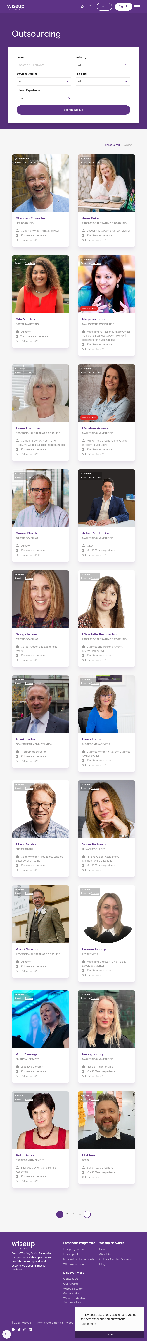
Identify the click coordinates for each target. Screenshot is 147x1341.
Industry (81, 57)
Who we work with (75, 1264)
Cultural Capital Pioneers (115, 1259)
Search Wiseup (73, 109)
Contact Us (70, 1278)
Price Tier (81, 74)
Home (103, 1249)
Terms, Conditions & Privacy (55, 1322)
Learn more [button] (89, 1323)
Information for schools (78, 1259)
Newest (127, 145)
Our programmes (74, 1249)
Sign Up (123, 6)
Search (21, 57)
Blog (102, 1264)
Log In (104, 6)
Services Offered (27, 74)
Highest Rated (111, 145)
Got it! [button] (110, 1334)
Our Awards (71, 1283)
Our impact (70, 1254)
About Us (105, 1254)
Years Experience (29, 90)
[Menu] (137, 6)
